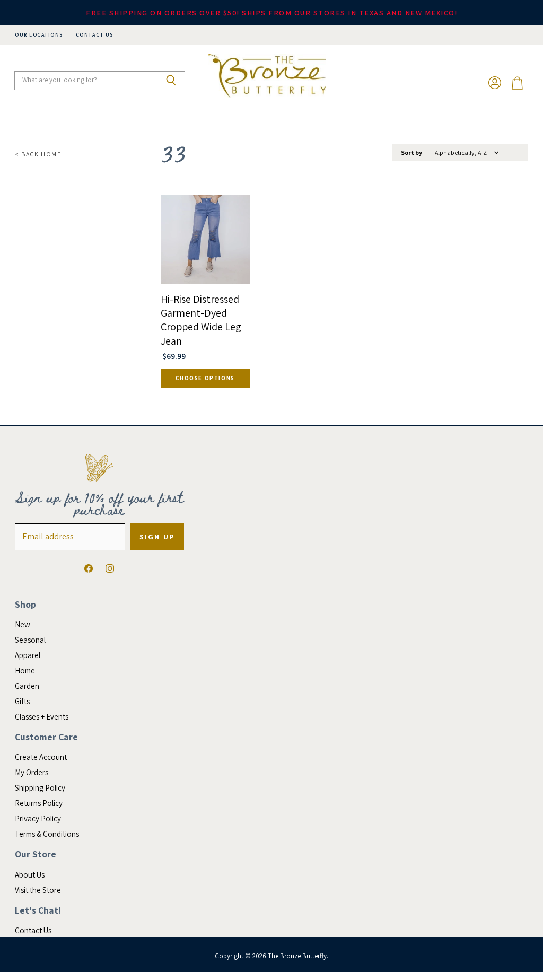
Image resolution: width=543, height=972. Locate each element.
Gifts (22, 701)
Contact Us (33, 930)
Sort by (411, 152)
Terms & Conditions (47, 834)
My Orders (31, 772)
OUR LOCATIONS (39, 35)
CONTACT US (94, 35)
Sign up (157, 536)
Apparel (27, 655)
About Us (30, 875)
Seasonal (30, 640)
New (22, 624)
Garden (27, 686)
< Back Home (38, 154)
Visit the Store (38, 890)
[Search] (171, 80)
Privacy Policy (38, 818)
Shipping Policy (40, 788)
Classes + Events (41, 717)
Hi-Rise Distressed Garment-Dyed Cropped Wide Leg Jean (201, 320)
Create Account (41, 757)
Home (25, 670)
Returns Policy (39, 803)
